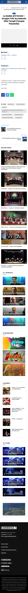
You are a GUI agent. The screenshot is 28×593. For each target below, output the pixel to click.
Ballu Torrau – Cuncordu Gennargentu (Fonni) (13, 227)
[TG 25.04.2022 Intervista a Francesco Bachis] (3, 129)
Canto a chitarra (20, 104)
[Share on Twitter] (7, 95)
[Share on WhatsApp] (12, 95)
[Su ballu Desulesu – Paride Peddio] (6, 401)
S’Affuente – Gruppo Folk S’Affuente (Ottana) (13, 188)
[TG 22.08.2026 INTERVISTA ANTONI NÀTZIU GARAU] (14, 291)
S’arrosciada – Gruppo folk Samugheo (11, 246)
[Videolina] (6, 560)
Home (2, 7)
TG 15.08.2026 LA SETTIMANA (14, 484)
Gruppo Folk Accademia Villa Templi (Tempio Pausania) (13, 69)
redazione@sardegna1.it (10, 536)
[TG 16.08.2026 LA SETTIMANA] (14, 472)
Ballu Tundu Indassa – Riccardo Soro (18, 430)
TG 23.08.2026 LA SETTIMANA (14, 453)
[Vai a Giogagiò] (14, 362)
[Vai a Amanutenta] (14, 375)
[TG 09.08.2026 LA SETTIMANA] (14, 492)
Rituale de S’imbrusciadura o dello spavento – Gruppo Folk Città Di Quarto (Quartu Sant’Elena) (13, 168)
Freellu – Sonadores (17, 419)
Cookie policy (4, 547)
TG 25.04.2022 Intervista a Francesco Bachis (14, 129)
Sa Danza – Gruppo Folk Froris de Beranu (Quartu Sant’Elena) (12, 266)
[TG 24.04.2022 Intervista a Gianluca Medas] (24, 139)
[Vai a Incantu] (14, 349)
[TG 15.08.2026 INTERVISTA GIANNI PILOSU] (14, 311)
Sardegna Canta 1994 (7, 117)
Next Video (24, 135)
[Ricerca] (26, 2)
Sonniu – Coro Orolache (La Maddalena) (18, 388)
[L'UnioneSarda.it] (6, 563)
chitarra (4, 107)
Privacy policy (4, 544)
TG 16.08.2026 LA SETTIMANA (14, 474)
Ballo (7, 7)
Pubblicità (3, 553)
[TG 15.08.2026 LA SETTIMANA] (14, 482)
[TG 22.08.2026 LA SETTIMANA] (14, 461)
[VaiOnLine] (5, 570)
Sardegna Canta (19, 114)
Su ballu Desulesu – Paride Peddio (17, 398)
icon (14, 157)
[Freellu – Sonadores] (6, 422)
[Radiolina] (5, 566)
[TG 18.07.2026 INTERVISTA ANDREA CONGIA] (14, 322)
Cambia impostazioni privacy (8, 550)
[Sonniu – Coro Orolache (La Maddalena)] (6, 391)
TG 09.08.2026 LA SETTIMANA (14, 494)
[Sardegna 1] (14, 2)
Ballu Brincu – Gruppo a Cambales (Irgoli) (12, 208)
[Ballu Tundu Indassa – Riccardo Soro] (6, 432)
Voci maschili (18, 117)
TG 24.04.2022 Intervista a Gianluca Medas (11, 139)
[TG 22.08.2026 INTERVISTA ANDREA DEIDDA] (14, 281)
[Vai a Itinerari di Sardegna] (14, 515)
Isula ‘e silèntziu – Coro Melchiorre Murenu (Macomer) (18, 410)
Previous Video (5, 125)
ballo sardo (11, 104)
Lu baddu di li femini (7, 114)
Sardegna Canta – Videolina (9, 55)
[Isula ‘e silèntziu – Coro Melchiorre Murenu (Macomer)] (6, 411)
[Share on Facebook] (3, 95)
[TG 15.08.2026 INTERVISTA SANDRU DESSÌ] (14, 301)
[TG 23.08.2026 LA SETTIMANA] (14, 451)
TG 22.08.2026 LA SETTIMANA (14, 463)
